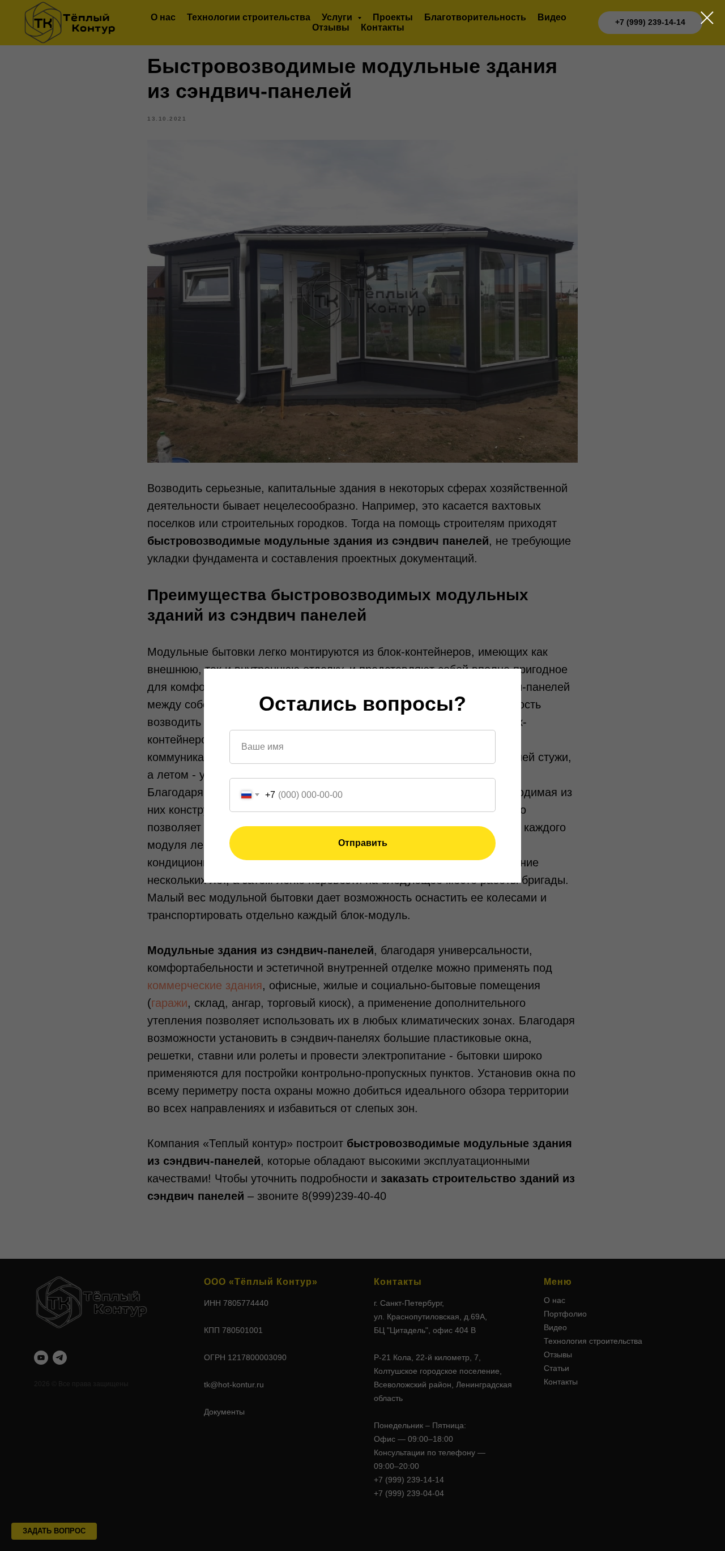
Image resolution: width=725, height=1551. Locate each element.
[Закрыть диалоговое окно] (707, 18)
